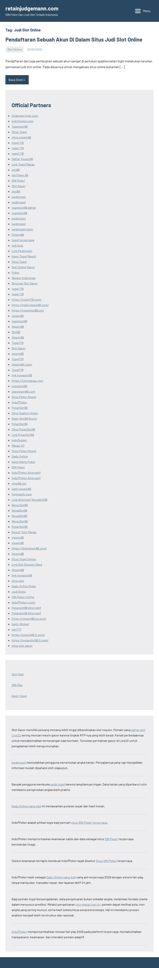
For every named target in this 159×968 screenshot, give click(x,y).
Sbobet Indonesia (23, 278)
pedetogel (19, 197)
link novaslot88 (22, 375)
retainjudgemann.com (31, 8)
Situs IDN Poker (106, 861)
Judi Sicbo (19, 591)
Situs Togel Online (24, 559)
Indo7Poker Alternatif (26, 472)
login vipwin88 (21, 489)
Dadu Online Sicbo (24, 586)
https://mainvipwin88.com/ (30, 305)
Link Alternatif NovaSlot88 (29, 499)
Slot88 (16, 332)
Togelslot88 (20, 126)
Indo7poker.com (22, 121)
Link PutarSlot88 (23, 434)
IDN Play (17, 685)
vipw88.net (19, 483)
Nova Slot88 (20, 505)
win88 (16, 170)
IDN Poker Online (23, 597)
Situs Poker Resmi (24, 397)
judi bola (17, 245)
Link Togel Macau (23, 164)
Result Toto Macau (24, 532)
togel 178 (18, 142)
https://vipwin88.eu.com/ (29, 618)
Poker (16, 272)
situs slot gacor (22, 645)
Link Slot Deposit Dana (27, 564)
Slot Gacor (19, 186)
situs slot (18, 580)
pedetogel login (22, 229)
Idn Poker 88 (20, 175)
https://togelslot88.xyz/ (28, 310)
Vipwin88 (18, 234)
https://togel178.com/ (26, 299)
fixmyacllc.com (22, 494)
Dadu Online (20, 456)
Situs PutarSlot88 (23, 429)
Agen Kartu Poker (23, 462)
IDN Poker (18, 180)
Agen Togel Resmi (24, 256)
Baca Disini (16, 80)
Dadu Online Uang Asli (26, 806)
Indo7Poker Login (23, 602)
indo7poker (19, 440)
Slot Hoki (18, 674)
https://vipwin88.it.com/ (28, 635)
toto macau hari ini (87, 904)
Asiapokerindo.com (25, 115)
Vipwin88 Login (22, 364)
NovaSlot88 (19, 510)
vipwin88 (18, 316)
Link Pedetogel (22, 251)
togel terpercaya (23, 240)
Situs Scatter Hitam (25, 413)
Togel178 (17, 343)
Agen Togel (19, 696)
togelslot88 (19, 213)
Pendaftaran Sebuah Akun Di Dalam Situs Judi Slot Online (73, 39)
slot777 (17, 629)
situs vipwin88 (21, 137)
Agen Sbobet (20, 624)
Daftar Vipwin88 (22, 159)
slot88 (16, 191)
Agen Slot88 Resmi (24, 418)
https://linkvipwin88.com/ (29, 548)
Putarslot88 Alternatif (26, 608)
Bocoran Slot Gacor (25, 283)
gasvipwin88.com (23, 391)
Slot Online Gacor (23, 267)
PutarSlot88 (20, 407)
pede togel (57, 784)
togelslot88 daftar (24, 207)
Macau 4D (18, 445)
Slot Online (14, 49)
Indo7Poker (19, 402)
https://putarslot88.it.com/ (30, 640)
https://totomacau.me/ (27, 380)
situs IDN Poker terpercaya (89, 822)
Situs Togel (19, 132)
